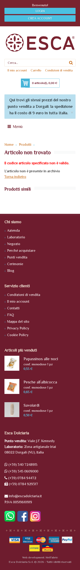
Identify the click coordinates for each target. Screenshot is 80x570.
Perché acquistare (21, 251)
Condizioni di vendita (59, 70)
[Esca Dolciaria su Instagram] (35, 520)
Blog (10, 271)
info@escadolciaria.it (25, 496)
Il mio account (17, 70)
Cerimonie (15, 264)
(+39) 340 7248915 (22, 465)
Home (9, 145)
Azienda (13, 231)
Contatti (13, 308)
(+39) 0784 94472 (22, 478)
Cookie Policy (17, 335)
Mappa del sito (18, 322)
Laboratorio (16, 237)
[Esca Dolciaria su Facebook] (22, 520)
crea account (40, 18)
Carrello (36, 70)
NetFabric (52, 557)
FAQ (10, 315)
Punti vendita (17, 257)
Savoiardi (31, 405)
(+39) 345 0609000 (23, 471)
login (40, 11)
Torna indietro (15, 177)
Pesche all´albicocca (40, 382)
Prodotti (25, 145)
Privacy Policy (18, 328)
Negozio (13, 244)
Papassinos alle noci (41, 359)
